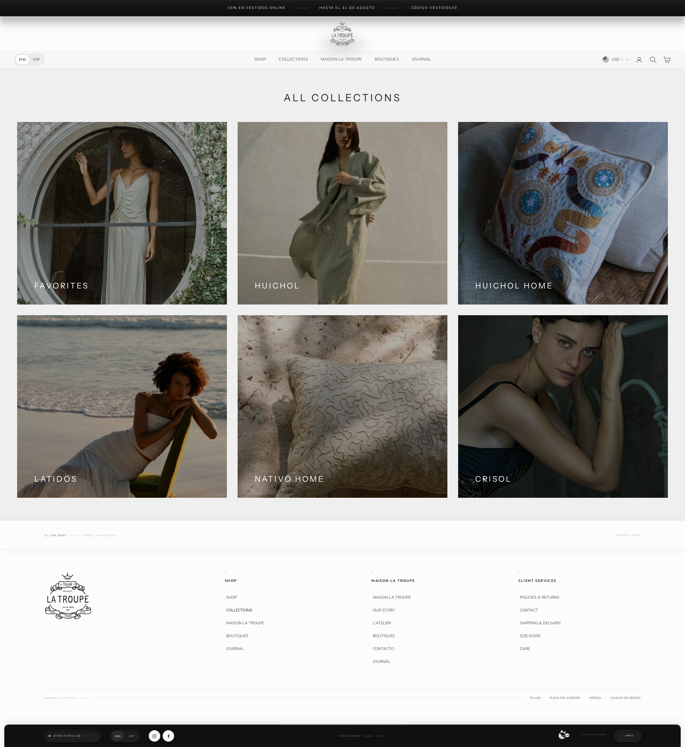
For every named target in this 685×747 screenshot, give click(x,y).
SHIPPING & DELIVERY (540, 623)
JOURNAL (421, 59)
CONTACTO (383, 648)
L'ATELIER (382, 623)
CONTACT (529, 610)
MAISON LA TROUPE (341, 59)
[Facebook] (168, 736)
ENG (22, 59)
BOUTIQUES (387, 59)
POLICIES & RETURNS (539, 597)
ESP (36, 59)
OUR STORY (384, 610)
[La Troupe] (68, 595)
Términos (380, 736)
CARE (525, 648)
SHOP (260, 59)
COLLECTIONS (293, 59)
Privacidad (368, 736)
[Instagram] (154, 736)
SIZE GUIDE (530, 636)
